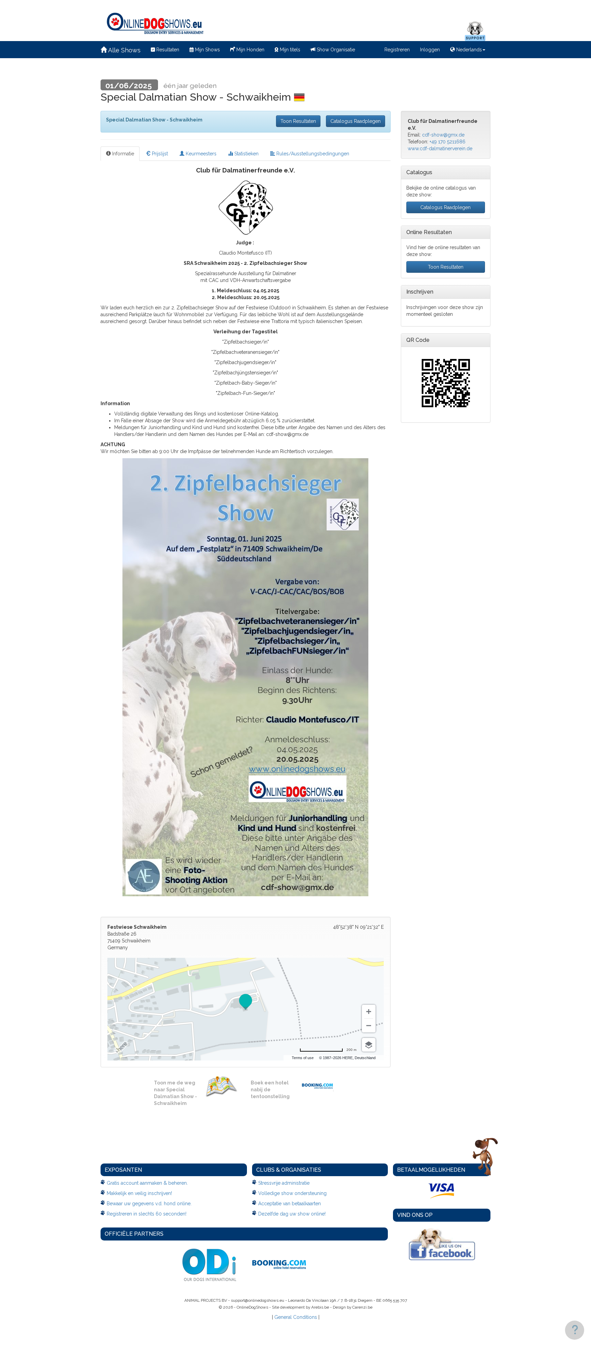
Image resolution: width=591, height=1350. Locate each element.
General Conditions (295, 1317)
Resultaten (167, 49)
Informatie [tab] (122, 153)
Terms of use (303, 1058)
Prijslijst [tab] (159, 153)
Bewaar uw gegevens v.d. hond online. (149, 1203)
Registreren (397, 49)
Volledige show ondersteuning (292, 1193)
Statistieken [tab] (246, 153)
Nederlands (468, 49)
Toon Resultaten (298, 121)
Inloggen (430, 49)
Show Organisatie (335, 49)
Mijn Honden (249, 49)
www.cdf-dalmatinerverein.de (440, 148)
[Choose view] (369, 1045)
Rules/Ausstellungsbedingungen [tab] (312, 153)
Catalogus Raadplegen (355, 121)
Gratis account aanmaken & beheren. (147, 1183)
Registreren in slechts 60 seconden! (146, 1214)
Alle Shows (124, 50)
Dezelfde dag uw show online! (292, 1214)
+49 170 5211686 (447, 141)
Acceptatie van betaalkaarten (289, 1203)
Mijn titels (289, 49)
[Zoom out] (369, 1025)
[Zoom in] (369, 1011)
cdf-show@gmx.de (443, 135)
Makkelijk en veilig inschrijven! (139, 1193)
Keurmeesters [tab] (200, 153)
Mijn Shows (207, 49)
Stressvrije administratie (284, 1183)
